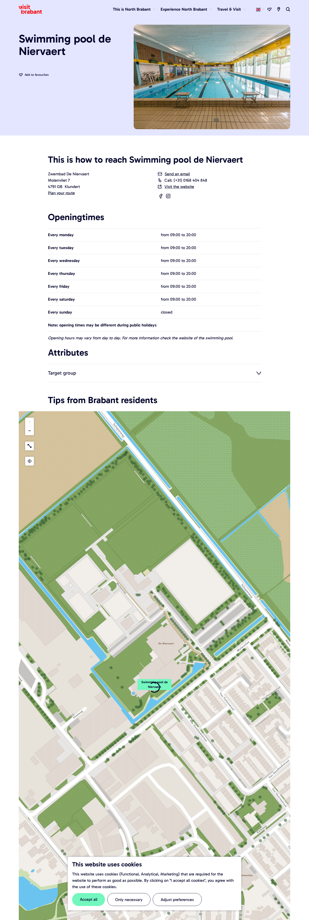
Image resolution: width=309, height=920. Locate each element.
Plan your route (61, 192)
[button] (29, 422)
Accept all (88, 899)
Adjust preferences (177, 899)
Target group (62, 373)
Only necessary (129, 899)
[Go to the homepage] (33, 9)
